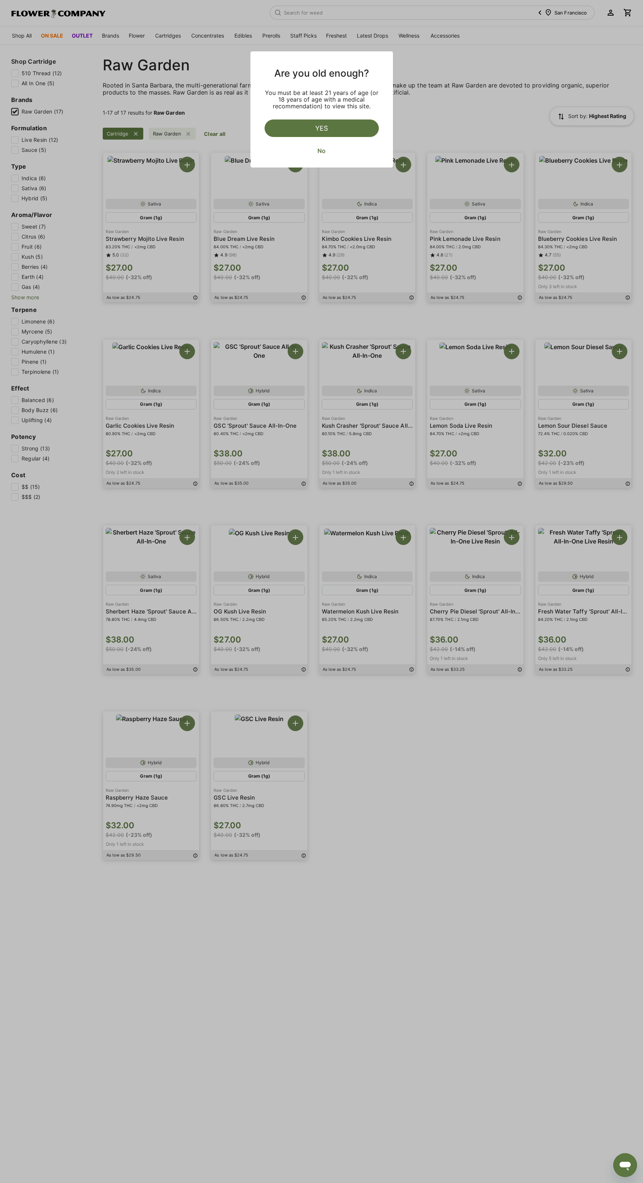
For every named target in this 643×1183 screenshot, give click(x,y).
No (321, 150)
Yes (321, 128)
